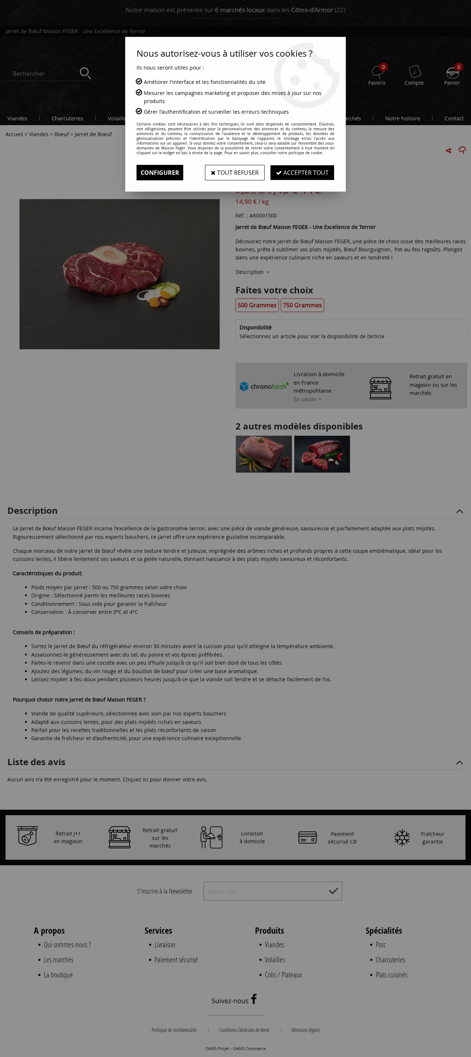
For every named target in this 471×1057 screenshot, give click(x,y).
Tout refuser (237, 173)
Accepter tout (305, 173)
